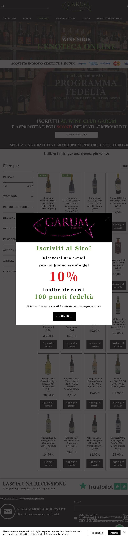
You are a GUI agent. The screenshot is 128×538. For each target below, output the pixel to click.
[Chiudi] (124, 533)
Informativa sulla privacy (56, 534)
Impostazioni (97, 532)
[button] (107, 218)
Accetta (114, 532)
